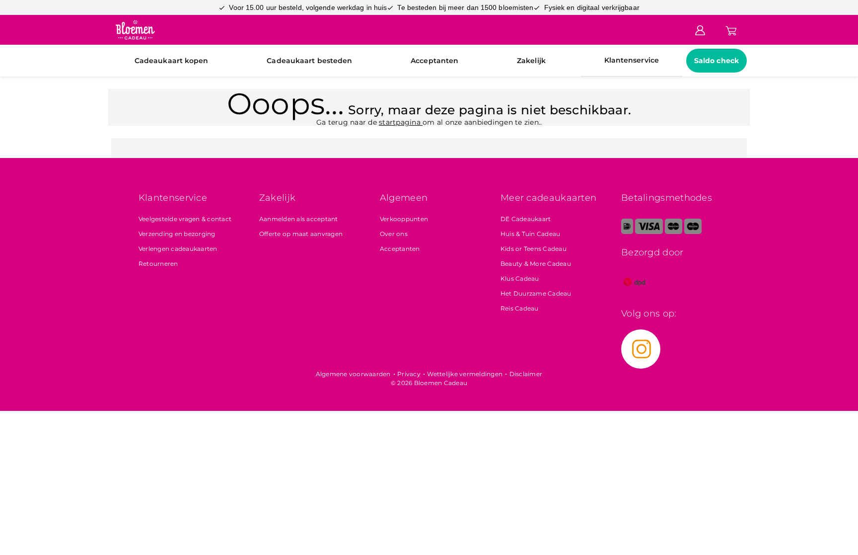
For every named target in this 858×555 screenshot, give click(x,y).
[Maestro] (693, 232)
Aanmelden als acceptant (298, 219)
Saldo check (716, 60)
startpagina (401, 122)
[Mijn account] (700, 29)
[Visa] (648, 232)
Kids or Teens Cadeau (533, 248)
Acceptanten (434, 60)
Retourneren (158, 263)
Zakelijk (531, 60)
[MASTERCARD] (673, 232)
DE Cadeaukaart (525, 219)
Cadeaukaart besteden (309, 60)
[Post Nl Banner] (634, 293)
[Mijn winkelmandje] (731, 29)
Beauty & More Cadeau (535, 263)
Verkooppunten (404, 219)
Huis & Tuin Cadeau (530, 234)
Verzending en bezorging (177, 234)
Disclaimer (526, 374)
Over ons (394, 234)
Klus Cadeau (519, 278)
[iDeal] (627, 232)
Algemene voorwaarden (353, 374)
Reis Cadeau (519, 308)
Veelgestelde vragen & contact (185, 219)
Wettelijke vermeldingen (464, 374)
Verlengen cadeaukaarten (178, 248)
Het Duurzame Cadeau (536, 293)
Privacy (409, 374)
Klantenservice (631, 60)
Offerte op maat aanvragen (301, 234)
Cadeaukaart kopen (172, 60)
